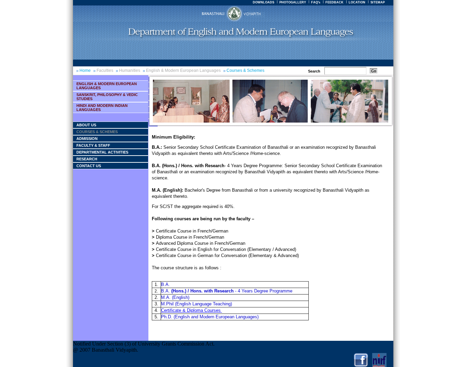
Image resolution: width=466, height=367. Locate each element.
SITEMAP (377, 2)
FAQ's (315, 2)
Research (86, 159)
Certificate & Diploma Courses (191, 310)
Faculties (105, 70)
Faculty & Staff (93, 145)
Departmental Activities (102, 152)
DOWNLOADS (263, 2)
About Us (86, 125)
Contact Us (88, 166)
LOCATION (357, 2)
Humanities (129, 70)
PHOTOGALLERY (292, 2)
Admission (87, 139)
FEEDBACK (334, 2)
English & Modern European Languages (183, 70)
